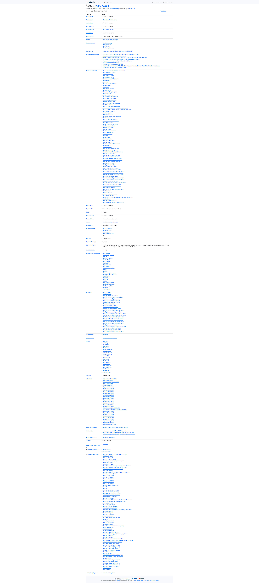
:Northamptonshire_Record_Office (112, 160)
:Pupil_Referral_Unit (109, 101)
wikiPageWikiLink (91, 70)
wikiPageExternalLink (92, 54)
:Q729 (106, 357)
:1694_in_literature (108, 478)
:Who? (105, 287)
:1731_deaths (107, 142)
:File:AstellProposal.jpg (109, 200)
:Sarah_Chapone (108, 513)
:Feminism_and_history (109, 166)
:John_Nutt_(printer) (109, 153)
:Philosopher (107, 365)
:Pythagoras (107, 93)
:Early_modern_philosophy (110, 39)
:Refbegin (106, 276)
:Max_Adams (107, 558)
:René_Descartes (108, 95)
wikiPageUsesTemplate (93, 253)
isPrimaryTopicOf (91, 437)
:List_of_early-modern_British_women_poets (115, 467)
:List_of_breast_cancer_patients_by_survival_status (116, 465)
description (90, 36)
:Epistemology (107, 43)
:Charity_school (107, 134)
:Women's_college (108, 530)
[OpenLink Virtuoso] (117, 578)
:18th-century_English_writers (111, 156)
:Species (106, 369)
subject (88, 292)
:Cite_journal (107, 264)
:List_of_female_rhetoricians (111, 543)
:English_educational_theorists (111, 161)
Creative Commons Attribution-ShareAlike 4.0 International (145, 580)
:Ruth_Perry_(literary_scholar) (111, 550)
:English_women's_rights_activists (112, 312)
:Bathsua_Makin (108, 74)
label (88, 375)
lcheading (89, 225)
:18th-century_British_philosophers (113, 152)
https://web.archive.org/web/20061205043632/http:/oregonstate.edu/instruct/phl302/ (125, 57)
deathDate (89, 26)
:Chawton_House (108, 516)
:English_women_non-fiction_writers (113, 174)
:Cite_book (106, 253)
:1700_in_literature (108, 483)
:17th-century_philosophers (111, 148)
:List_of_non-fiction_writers (110, 548)
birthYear (89, 23)
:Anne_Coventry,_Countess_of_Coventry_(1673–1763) (117, 509)
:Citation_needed (108, 258)
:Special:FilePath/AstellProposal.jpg (115, 431)
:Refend (106, 277)
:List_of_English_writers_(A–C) (111, 563)
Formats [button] (110, 2)
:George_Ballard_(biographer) (111, 143)
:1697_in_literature (108, 482)
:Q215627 (107, 352)
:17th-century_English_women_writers (113, 178)
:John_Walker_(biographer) (110, 485)
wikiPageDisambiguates (93, 445)
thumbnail (89, 51)
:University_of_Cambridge (110, 96)
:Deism (105, 135)
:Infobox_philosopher (109, 273)
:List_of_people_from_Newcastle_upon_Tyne (115, 454)
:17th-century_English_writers (111, 155)
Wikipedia (117, 580)
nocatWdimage (91, 242)
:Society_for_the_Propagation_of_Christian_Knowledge (117, 197)
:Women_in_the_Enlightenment (112, 493)
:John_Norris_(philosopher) (110, 79)
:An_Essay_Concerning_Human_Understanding (115, 108)
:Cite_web (106, 266)
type (88, 341)
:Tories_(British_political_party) (111, 103)
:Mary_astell (107, 451)
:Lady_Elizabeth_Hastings (110, 119)
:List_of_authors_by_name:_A (111, 532)
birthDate (89, 16)
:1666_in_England (108, 535)
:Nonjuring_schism (108, 75)
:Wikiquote (106, 289)
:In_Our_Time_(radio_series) (111, 121)
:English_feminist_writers (110, 150)
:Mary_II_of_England (109, 187)
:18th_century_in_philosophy (111, 491)
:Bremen (106, 87)
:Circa (105, 256)
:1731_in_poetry (108, 537)
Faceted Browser (157, 2)
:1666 (105, 487)
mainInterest (90, 43)
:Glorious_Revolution (109, 126)
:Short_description (108, 282)
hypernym (90, 334)
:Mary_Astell (109, 437)
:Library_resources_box (109, 274)
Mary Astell (102, 6)
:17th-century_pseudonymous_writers (113, 179)
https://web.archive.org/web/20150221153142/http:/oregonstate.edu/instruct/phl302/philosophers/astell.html (131, 66)
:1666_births (107, 129)
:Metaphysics (107, 44)
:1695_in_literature (108, 480)
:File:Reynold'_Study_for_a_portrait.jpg (113, 202)
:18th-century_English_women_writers (113, 171)
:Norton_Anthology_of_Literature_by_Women (115, 534)
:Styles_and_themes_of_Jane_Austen (113, 539)
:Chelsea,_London (108, 29)
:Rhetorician (107, 191)
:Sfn (105, 281)
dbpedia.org (132, 8)
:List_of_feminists (108, 552)
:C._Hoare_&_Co (108, 524)
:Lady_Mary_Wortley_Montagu (111, 106)
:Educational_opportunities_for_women (114, 70)
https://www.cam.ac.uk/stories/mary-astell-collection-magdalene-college (121, 59)
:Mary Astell (108, 380)
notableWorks (90, 245)
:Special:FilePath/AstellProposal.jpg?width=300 (118, 51)
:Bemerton (106, 137)
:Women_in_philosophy (109, 496)
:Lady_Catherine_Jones (109, 83)
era (88, 39)
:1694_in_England (108, 457)
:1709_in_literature (108, 522)
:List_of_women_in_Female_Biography (113, 526)
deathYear (89, 33)
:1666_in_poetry (108, 456)
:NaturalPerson (107, 349)
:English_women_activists (110, 181)
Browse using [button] (101, 2)
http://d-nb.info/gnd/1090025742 (111, 408)
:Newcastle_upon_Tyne (109, 19)
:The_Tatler (106, 199)
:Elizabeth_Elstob (108, 122)
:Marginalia (106, 145)
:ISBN (105, 269)
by (87, 212)
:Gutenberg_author (108, 268)
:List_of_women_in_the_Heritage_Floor (113, 461)
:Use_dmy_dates (108, 286)
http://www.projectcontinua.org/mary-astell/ (114, 56)
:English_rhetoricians (109, 165)
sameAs (90, 338)
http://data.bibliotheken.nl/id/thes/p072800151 (115, 409)
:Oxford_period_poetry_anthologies (113, 556)
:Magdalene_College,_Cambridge (112, 116)
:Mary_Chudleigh (108, 470)
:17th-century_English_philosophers (113, 297)
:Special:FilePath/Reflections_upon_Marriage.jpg (118, 432)
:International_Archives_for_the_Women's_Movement (117, 500)
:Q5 (106, 356)
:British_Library (107, 105)
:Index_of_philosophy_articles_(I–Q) (113, 555)
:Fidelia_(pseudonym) (109, 504)
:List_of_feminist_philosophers (111, 560)
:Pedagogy (106, 46)
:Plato (105, 82)
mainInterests (90, 228)
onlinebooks (90, 250)
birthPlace (89, 19)
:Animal (106, 359)
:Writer (105, 334)
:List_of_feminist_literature (110, 506)
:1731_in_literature (108, 514)
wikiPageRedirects (93, 449)
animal (96, 8)
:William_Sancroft (108, 132)
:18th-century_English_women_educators (114, 315)
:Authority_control (108, 255)
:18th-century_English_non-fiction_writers (114, 182)
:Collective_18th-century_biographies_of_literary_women (118, 540)
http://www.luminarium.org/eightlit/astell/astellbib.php (117, 61)
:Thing (105, 341)
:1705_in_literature (108, 521)
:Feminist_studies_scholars (110, 168)
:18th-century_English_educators (112, 186)
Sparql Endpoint (168, 2)
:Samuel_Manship (108, 475)
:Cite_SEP (106, 263)
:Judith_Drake (107, 147)
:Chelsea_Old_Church (109, 140)
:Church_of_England (109, 111)
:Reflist (105, 279)
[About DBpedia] (90, 2)
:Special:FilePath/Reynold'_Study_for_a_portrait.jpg (119, 434)
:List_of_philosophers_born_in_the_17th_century (116, 472)
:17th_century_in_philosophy (111, 490)
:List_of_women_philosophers (111, 517)
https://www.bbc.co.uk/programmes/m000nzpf (115, 67)
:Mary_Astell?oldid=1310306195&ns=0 (115, 427)
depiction (89, 431)
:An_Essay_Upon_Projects (110, 124)
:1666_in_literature (108, 477)
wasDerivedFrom (91, 427)
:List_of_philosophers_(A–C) (111, 566)
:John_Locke (107, 90)
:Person (106, 344)
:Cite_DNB (106, 260)
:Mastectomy (107, 139)
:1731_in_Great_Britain (109, 459)
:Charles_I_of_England (109, 72)
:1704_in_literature (108, 498)
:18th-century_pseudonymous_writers (113, 189)
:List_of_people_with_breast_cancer (113, 469)
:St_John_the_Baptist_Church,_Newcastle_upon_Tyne (117, 109)
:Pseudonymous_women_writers (112, 169)
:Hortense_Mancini (108, 77)
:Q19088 (107, 351)
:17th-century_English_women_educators (114, 313)
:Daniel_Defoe (107, 113)
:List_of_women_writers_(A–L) (111, 564)
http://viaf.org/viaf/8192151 (110, 338)
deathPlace (90, 29)
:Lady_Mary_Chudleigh (109, 194)
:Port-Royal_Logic (108, 127)
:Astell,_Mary (107, 449)
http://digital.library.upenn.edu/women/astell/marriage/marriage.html (121, 54)
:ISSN (105, 271)
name (88, 238)
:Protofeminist (107, 192)
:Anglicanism (107, 85)
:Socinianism (107, 118)
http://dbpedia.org (114, 8)
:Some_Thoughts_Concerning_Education (114, 501)
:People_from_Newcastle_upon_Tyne (113, 173)
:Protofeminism (108, 503)
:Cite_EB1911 (107, 261)
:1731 (105, 488)
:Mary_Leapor (107, 529)
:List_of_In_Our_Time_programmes (112, 542)
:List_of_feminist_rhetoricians (111, 545)
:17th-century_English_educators (112, 184)
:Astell (105, 444)
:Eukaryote (106, 362)
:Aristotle (106, 80)
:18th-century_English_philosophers (113, 320)
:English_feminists (108, 163)
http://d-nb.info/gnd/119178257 (111, 382)
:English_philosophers (109, 131)
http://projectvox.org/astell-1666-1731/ (113, 64)
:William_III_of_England (109, 98)
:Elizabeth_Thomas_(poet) (110, 176)
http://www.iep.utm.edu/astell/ (111, 62)
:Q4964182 (107, 354)
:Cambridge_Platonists (109, 100)
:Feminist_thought (108, 195)
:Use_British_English (109, 284)
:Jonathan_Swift (108, 114)
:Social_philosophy (108, 48)
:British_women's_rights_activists (112, 158)
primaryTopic (91, 573)
